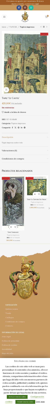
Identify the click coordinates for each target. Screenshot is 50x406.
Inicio (4, 27)
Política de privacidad (10, 341)
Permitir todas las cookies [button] (25, 402)
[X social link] (15, 127)
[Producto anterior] (40, 26)
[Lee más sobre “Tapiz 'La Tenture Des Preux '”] (35, 194)
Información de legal (13, 332)
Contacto (9, 326)
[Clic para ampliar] (6, 90)
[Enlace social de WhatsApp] (31, 7)
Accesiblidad (7, 349)
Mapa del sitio (7, 353)
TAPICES (13, 27)
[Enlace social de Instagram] (25, 7)
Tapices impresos (27, 27)
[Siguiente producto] (46, 26)
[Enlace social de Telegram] (24, 127)
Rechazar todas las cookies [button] (17, 397)
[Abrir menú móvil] (4, 16)
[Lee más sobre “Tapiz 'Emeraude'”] (11, 227)
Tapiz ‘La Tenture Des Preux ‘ (37, 199)
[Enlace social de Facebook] (19, 7)
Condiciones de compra (15, 322)
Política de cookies (9, 345)
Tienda (8, 313)
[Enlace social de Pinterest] (18, 127)
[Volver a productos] (43, 26)
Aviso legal (6, 336)
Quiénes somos (11, 309)
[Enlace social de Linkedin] (21, 127)
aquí (37, 4)
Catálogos (9, 317)
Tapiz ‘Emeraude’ (13, 232)
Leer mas (40, 401)
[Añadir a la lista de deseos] (15, 227)
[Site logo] (25, 16)
